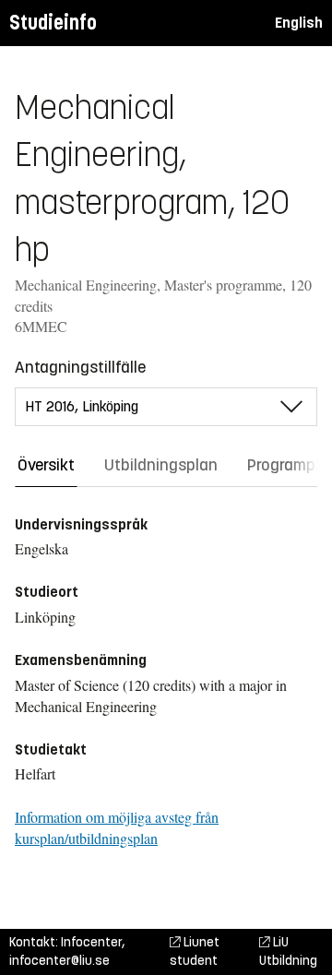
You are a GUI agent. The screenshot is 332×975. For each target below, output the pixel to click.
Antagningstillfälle (80, 367)
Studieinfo (53, 22)
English (299, 22)
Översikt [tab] (46, 465)
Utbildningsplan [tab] (161, 465)
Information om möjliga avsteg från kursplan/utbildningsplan (117, 827)
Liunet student (194, 951)
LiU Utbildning (288, 951)
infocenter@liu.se (59, 961)
